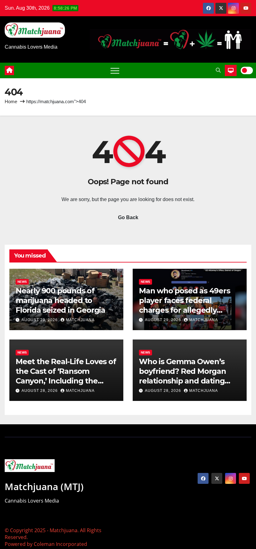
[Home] (9, 70)
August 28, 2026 (40, 390)
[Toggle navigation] (114, 70)
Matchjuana (80, 320)
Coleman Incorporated (60, 544)
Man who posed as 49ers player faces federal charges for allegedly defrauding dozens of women (184, 310)
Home (11, 101)
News (22, 281)
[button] (218, 70)
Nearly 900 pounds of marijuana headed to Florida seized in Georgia (60, 300)
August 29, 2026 (40, 320)
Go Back (128, 217)
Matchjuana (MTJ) (44, 486)
